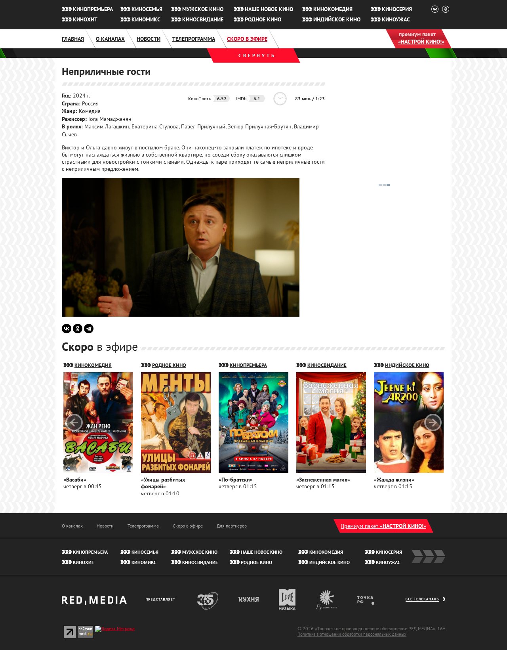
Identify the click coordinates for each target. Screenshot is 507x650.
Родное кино (263, 19)
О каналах (110, 38)
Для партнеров (232, 526)
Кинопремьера (93, 9)
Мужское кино (202, 9)
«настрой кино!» (421, 41)
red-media (94, 603)
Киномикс (146, 19)
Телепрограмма (193, 38)
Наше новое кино (269, 9)
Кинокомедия (333, 9)
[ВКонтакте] (66, 328)
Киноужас (396, 19)
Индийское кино (336, 19)
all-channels (425, 603)
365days (208, 599)
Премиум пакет (383, 526)
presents (162, 599)
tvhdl (371, 599)
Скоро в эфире (247, 38)
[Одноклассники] (77, 328)
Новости (148, 38)
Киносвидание (202, 19)
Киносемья (147, 9)
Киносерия (397, 9)
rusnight (327, 599)
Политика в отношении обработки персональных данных (351, 634)
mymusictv (287, 599)
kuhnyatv (249, 599)
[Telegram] (88, 328)
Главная (73, 38)
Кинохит (85, 19)
